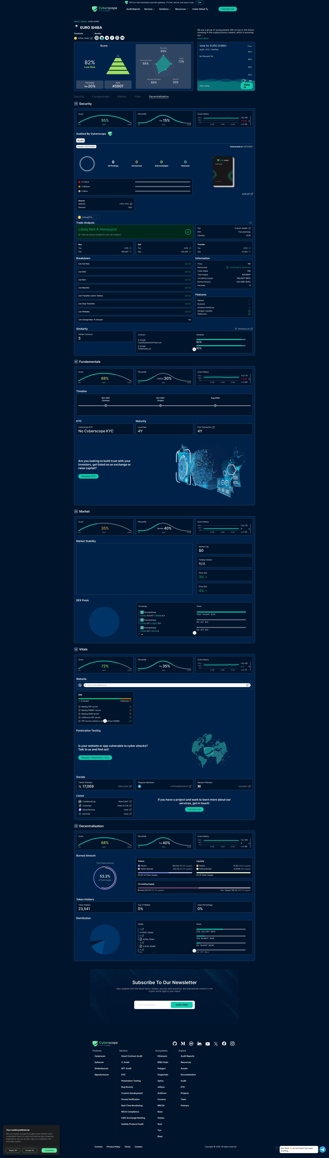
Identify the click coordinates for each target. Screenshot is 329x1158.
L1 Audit (125, 1062)
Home (76, 21)
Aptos (161, 1080)
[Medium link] (122, 38)
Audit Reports (133, 9)
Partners (185, 1105)
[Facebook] (224, 1043)
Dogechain (163, 1074)
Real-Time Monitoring (132, 1105)
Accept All (29, 1150)
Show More (202, 38)
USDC (154, 623)
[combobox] (87, 217)
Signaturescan (102, 1074)
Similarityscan (101, 1068)
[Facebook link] (112, 38)
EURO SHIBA (93, 21)
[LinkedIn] (199, 1043)
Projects (185, 1093)
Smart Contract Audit (131, 1056)
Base (160, 1111)
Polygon (162, 1068)
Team (183, 1099)
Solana (161, 1118)
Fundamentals (100, 96)
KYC (123, 1074)
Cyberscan (100, 1056)
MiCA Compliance (130, 1111)
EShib (143, 615)
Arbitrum (162, 1093)
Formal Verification (130, 1099)
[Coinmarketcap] (191, 1043)
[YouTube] (208, 1043)
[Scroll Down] (194, 349)
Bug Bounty (127, 1087)
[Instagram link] (117, 38)
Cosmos (162, 1099)
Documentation (188, 1074)
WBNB (158, 615)
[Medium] (183, 1043)
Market (121, 96)
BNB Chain (163, 1062)
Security (79, 96)
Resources (186, 1062)
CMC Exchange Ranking (133, 1118)
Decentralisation (159, 96)
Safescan (99, 1062)
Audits (84, 21)
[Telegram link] (107, 38)
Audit (183, 1080)
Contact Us (228, 9)
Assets (184, 1068)
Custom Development (132, 1093)
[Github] (175, 1043)
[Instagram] (232, 1043)
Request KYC (88, 476)
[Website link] (97, 38)
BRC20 (161, 1105)
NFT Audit (126, 1068)
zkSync (161, 1087)
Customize (49, 1150)
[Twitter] (216, 1043)
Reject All (13, 1150)
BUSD (154, 631)
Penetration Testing (131, 1080)
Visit (199, 2)
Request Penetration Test (95, 757)
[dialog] (31, 1140)
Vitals (137, 96)
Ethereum (162, 1056)
